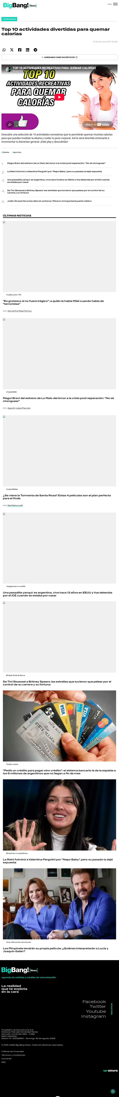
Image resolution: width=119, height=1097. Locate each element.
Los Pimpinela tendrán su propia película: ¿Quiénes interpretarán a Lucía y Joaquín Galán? (55, 950)
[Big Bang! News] (20, 5)
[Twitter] (11, 49)
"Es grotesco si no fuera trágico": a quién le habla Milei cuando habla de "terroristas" (53, 302)
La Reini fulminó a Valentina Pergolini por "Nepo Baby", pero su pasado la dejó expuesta (54, 171)
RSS (3, 1062)
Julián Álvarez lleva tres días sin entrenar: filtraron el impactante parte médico (49, 201)
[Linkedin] (27, 49)
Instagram (93, 1016)
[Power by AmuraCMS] (110, 1070)
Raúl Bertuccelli (15, 505)
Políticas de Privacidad (12, 1051)
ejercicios (17, 152)
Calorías (6, 152)
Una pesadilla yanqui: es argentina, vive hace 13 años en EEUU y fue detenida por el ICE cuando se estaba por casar (58, 181)
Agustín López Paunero (19, 408)
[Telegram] (35, 49)
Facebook (94, 1001)
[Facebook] (19, 49)
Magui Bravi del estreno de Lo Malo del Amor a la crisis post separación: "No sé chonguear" (56, 163)
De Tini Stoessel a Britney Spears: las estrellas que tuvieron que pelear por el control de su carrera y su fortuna (56, 191)
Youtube (96, 1011)
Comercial (6, 1059)
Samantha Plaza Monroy (20, 311)
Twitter (98, 1006)
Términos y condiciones (13, 1055)
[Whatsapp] (4, 49)
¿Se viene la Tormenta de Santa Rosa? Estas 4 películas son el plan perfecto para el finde (57, 497)
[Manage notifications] (113, 1091)
